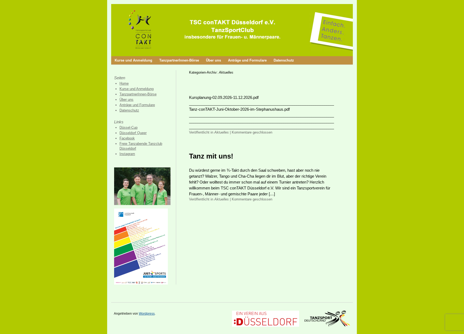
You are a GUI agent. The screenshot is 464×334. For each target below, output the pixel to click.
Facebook (127, 138)
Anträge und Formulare (247, 60)
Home (124, 83)
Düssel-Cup (128, 127)
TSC (126, 33)
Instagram (127, 154)
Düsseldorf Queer (133, 133)
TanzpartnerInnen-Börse (179, 60)
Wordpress (147, 313)
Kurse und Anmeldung (133, 60)
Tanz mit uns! (211, 156)
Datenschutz (284, 60)
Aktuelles (221, 132)
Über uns (213, 60)
